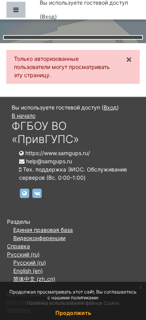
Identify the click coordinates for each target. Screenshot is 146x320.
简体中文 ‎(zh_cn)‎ (34, 279)
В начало (23, 115)
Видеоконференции (39, 238)
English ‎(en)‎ (28, 270)
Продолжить (73, 312)
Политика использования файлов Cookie (73, 303)
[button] (128, 281)
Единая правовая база (43, 229)
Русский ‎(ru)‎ (23, 254)
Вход (48, 16)
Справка (18, 246)
